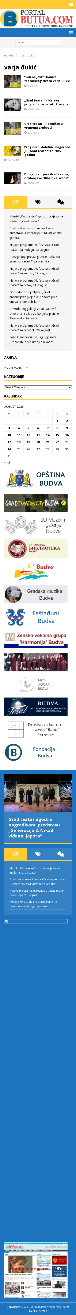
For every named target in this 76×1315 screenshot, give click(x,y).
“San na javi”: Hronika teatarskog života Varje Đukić (47, 79)
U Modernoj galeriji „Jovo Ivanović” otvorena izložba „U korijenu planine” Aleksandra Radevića (35, 313)
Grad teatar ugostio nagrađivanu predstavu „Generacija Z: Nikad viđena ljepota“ (36, 233)
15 (57, 435)
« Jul (7, 462)
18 (18, 442)
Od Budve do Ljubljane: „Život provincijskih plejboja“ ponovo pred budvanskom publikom (33, 297)
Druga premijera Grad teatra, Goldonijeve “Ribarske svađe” (46, 176)
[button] (70, 4)
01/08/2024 (33, 109)
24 (9, 449)
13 (38, 435)
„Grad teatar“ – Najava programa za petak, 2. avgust (47, 102)
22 (57, 442)
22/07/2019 (33, 132)
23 (67, 442)
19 (28, 442)
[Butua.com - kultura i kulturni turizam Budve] (37, 26)
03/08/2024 (33, 85)
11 (18, 435)
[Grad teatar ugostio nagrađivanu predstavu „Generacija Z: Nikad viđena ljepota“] (38, 793)
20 (38, 442)
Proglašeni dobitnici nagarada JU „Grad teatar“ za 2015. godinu (47, 151)
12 (28, 435)
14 (47, 435)
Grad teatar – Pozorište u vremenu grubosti (43, 126)
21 (47, 442)
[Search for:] (38, 42)
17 (9, 442)
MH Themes (40, 1311)
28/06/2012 (33, 183)
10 (9, 435)
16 (67, 435)
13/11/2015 (13, 159)
